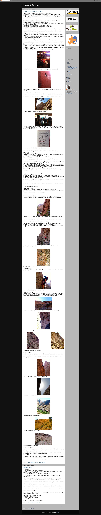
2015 (68, 63)
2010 (68, 81)
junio (69, 66)
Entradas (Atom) (31, 508)
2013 (68, 77)
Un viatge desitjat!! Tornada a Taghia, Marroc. (33, 11)
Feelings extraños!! (27, 467)
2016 (68, 62)
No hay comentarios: (42, 462)
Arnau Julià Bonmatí (30, 5)
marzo (69, 72)
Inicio (45, 506)
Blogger (57, 512)
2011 (68, 80)
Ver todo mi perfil (69, 93)
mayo (69, 71)
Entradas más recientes (28, 506)
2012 (68, 78)
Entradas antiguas (60, 506)
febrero (69, 74)
